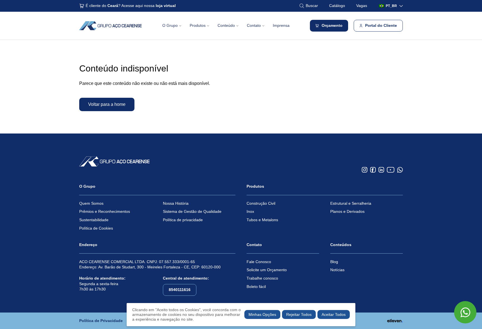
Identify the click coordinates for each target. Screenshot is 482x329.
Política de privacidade (183, 220)
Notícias (337, 270)
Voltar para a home (107, 104)
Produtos (198, 25)
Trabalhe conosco (262, 278)
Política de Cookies (96, 228)
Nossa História (176, 203)
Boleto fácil (256, 286)
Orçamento (332, 25)
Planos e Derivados (347, 211)
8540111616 (180, 289)
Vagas (361, 5)
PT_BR (391, 6)
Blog (334, 261)
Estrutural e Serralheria (350, 203)
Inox (250, 211)
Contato (254, 25)
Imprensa (281, 25)
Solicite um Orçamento (267, 270)
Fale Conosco (259, 261)
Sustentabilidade (94, 220)
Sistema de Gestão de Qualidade (192, 211)
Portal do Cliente (381, 25)
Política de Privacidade (101, 320)
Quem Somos (91, 203)
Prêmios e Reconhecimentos (104, 211)
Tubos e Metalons (262, 220)
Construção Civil (261, 203)
